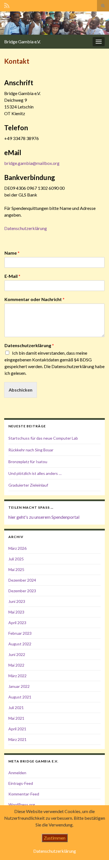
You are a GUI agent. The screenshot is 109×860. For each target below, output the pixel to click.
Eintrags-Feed (20, 783)
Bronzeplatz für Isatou (27, 461)
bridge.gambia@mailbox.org (32, 163)
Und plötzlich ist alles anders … (34, 473)
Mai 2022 (16, 665)
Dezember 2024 (22, 580)
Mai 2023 (16, 612)
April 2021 (17, 728)
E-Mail (12, 276)
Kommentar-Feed (23, 794)
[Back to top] (96, 847)
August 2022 (19, 643)
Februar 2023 (20, 633)
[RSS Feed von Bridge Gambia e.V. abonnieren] (7, 5)
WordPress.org (21, 804)
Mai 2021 (16, 718)
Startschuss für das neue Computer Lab (43, 438)
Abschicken (20, 389)
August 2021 (19, 697)
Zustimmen (54, 837)
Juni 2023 (16, 601)
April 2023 (17, 622)
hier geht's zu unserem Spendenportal (43, 517)
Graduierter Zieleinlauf (28, 485)
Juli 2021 (16, 707)
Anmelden (17, 772)
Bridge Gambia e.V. (22, 41)
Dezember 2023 (22, 590)
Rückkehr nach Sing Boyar (30, 449)
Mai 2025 (16, 569)
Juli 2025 (16, 558)
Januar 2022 (19, 686)
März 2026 (17, 548)
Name (12, 252)
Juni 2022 (16, 654)
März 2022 (17, 675)
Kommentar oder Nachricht (34, 299)
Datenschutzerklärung (25, 228)
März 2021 (17, 739)
